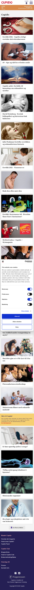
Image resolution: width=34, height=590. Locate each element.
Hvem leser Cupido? (7, 541)
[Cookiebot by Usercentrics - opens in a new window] (25, 262)
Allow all (17, 316)
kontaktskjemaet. (6, 423)
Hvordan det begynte (8, 539)
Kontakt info (5, 568)
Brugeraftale (5, 552)
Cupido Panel (5, 544)
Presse (3, 565)
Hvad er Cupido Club (7, 555)
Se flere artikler (18, 528)
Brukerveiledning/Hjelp (8, 557)
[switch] (29, 294)
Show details (25, 311)
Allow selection (17, 321)
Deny (17, 327)
